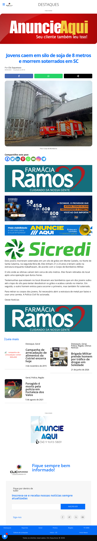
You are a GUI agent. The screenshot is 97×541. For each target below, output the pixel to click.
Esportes (25, 528)
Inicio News (83, 532)
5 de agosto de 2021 (34, 399)
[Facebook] (7, 159)
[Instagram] (38, 159)
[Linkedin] (17, 159)
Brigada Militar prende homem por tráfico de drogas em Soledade (81, 359)
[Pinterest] (23, 159)
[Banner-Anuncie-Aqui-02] (48, 229)
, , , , (81, 346)
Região (70, 528)
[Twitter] (12, 159)
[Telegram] (43, 159)
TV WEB (86, 528)
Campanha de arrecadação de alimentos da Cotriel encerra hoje (36, 355)
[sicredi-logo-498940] (48, 248)
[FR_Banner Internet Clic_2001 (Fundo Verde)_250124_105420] (48, 178)
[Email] (33, 159)
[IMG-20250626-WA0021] (48, 208)
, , (35, 377)
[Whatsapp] (28, 159)
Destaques (48, 4)
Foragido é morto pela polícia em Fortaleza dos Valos (35, 389)
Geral (40, 528)
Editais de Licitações (20, 532)
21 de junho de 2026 (80, 369)
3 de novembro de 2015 (36, 366)
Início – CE (53, 532)
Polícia (55, 528)
